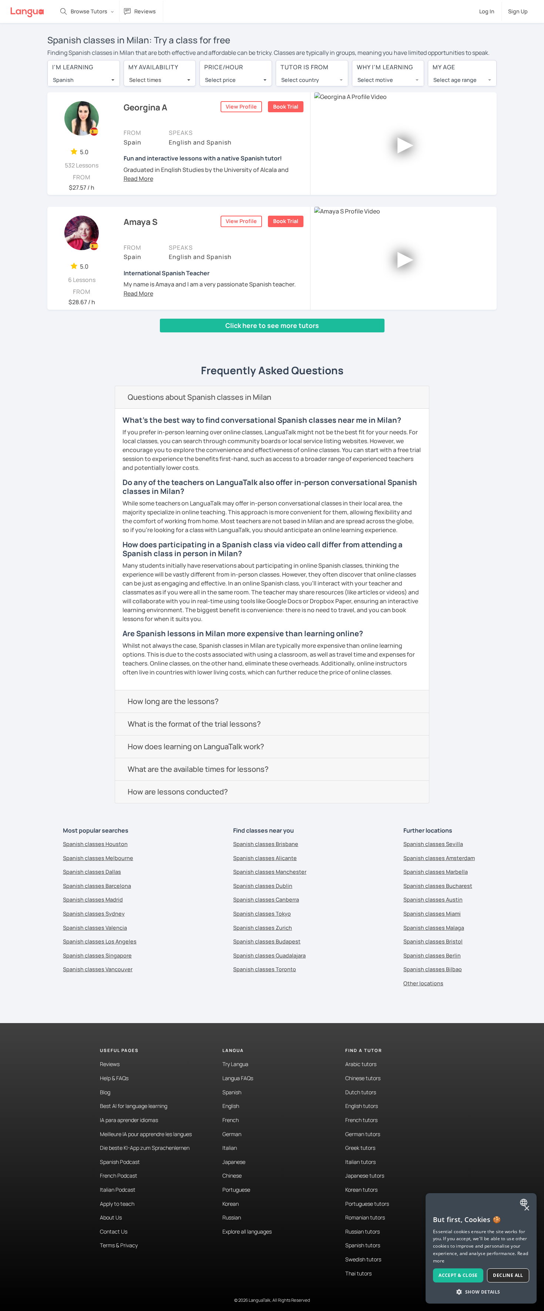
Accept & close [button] (458, 1275)
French (230, 1120)
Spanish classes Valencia (95, 927)
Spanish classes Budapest (266, 941)
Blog (105, 1092)
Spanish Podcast (120, 1161)
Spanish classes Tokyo (262, 913)
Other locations (423, 983)
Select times (145, 79)
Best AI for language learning (133, 1105)
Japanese (233, 1161)
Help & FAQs (114, 1078)
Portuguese (236, 1189)
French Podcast (118, 1175)
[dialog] (481, 1248)
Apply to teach (117, 1203)
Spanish (231, 1092)
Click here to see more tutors (272, 325)
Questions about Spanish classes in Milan (199, 397)
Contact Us (113, 1231)
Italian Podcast (117, 1189)
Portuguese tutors (367, 1203)
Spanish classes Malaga (433, 927)
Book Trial (285, 106)
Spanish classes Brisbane (265, 843)
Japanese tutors (364, 1175)
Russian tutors (362, 1231)
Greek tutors (360, 1147)
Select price (220, 79)
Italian (229, 1147)
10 (157, 339)
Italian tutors (360, 1161)
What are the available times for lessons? (198, 769)
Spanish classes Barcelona (97, 885)
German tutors (362, 1134)
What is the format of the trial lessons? (194, 724)
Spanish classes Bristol (433, 941)
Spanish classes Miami (432, 913)
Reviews (110, 1064)
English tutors (361, 1105)
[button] (138, 179)
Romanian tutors (365, 1217)
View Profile (241, 106)
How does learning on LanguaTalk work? (196, 746)
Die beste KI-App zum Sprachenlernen (144, 1147)
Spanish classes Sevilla (433, 843)
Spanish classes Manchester (269, 871)
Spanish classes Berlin (432, 955)
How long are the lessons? (173, 701)
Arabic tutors (360, 1064)
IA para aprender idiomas (129, 1120)
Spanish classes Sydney (94, 913)
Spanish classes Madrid (93, 899)
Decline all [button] (508, 1275)
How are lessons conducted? (178, 792)
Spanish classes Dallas (92, 871)
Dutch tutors (360, 1092)
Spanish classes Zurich (262, 927)
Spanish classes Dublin (262, 885)
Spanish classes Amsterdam (439, 858)
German (231, 1134)
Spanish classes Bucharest (437, 885)
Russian (231, 1217)
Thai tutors (358, 1273)
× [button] (526, 1208)
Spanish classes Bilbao (432, 969)
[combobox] (84, 80)
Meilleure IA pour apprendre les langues (146, 1134)
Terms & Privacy (119, 1245)
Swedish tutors (363, 1259)
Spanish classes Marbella (435, 871)
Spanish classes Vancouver (97, 969)
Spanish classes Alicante (265, 858)
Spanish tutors (362, 1245)
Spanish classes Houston (95, 843)
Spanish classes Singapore (97, 955)
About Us (111, 1217)
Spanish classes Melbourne (98, 858)
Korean (230, 1203)
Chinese (232, 1175)
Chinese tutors (362, 1078)
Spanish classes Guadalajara (269, 955)
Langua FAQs (237, 1078)
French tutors (361, 1120)
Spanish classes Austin (433, 899)
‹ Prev (60, 339)
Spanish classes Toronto (264, 969)
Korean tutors (361, 1189)
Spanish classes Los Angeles (100, 941)
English (230, 1105)
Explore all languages (247, 1231)
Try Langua (235, 1064)
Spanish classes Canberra (266, 899)
